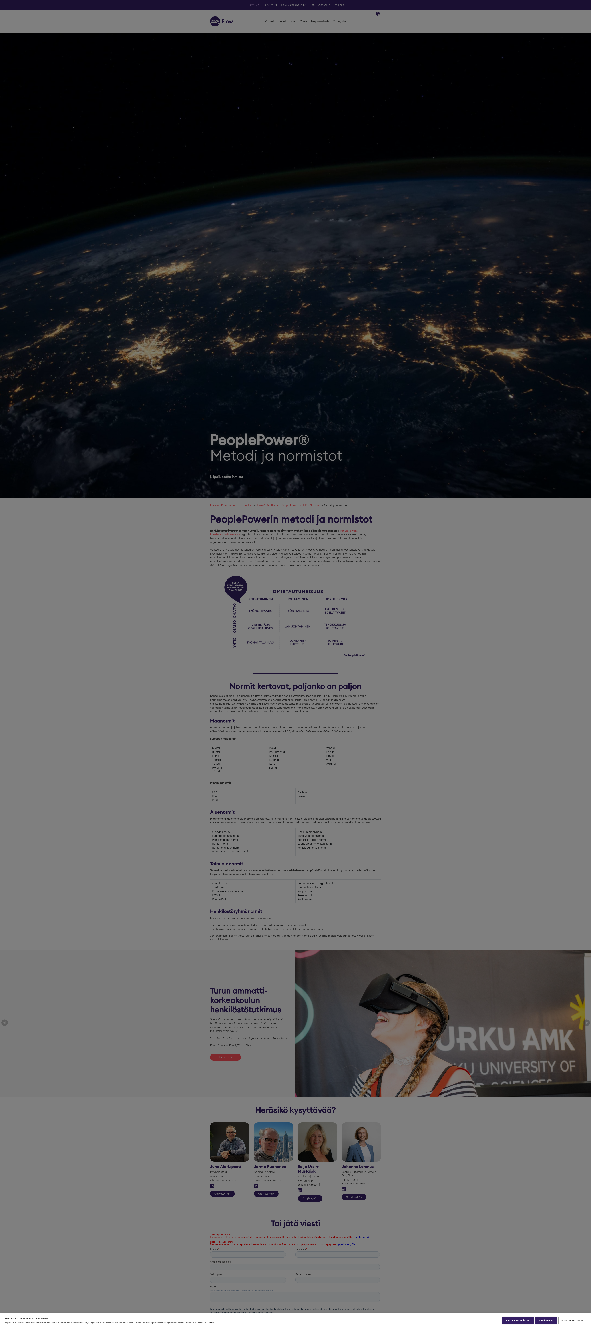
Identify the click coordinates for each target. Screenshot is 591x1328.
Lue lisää (211, 1322)
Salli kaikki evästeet (518, 1320)
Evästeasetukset (572, 1320)
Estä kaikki (546, 1320)
